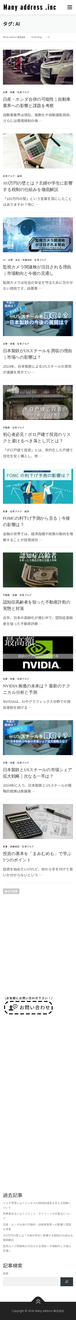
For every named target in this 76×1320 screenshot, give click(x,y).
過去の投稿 (11, 891)
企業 (5, 92)
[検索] (66, 1281)
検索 (5, 1273)
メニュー (69, 7)
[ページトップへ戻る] (38, 1302)
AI (4, 260)
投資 (12, 92)
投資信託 (27, 260)
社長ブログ (23, 92)
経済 (19, 176)
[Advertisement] (38, 950)
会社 (17, 260)
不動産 (6, 427)
